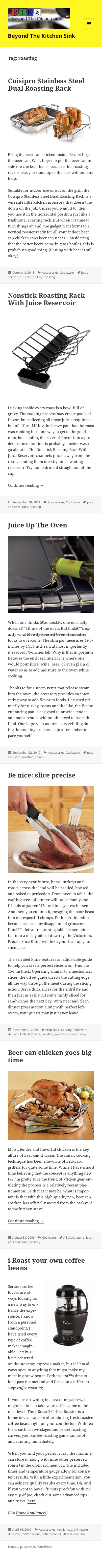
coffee (16, 1534)
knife (23, 1034)
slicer (72, 1034)
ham (15, 1034)
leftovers (34, 1034)
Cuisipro (25, 277)
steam (39, 757)
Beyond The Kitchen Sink (41, 35)
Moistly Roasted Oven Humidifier (56, 634)
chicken (13, 277)
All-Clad (68, 1237)
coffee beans (31, 1534)
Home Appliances (31, 1512)
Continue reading (26, 485)
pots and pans (17, 1242)
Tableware (80, 1030)
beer (84, 272)
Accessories (50, 272)
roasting (49, 277)
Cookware (67, 272)
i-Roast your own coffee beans (46, 1264)
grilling (37, 277)
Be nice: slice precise (42, 775)
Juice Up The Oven (37, 524)
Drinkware (81, 1529)
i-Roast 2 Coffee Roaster (56, 1411)
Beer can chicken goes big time (50, 1056)
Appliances (64, 1529)
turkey (81, 1034)
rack (25, 507)
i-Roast (67, 1534)
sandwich (61, 1034)
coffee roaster (51, 1534)
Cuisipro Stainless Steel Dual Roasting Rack (46, 84)
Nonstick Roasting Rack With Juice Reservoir (46, 299)
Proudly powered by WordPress (30, 1547)
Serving (66, 1030)
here (31, 1500)
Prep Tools (52, 1030)
